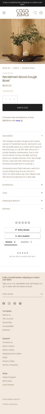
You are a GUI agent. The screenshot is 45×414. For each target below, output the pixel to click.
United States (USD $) (10, 399)
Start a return (8, 346)
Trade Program (9, 377)
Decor (16, 68)
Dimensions (7, 184)
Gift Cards (7, 381)
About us (6, 315)
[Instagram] (9, 303)
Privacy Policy (8, 361)
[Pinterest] (15, 303)
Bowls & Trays (28, 68)
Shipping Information (12, 353)
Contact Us (7, 342)
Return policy (8, 350)
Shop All (6, 68)
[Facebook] (3, 303)
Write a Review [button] (24, 230)
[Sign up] (41, 294)
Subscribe (7, 322)
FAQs (4, 357)
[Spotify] (20, 303)
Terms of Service (10, 365)
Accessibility (8, 326)
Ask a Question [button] (24, 236)
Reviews (6, 208)
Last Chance (8, 384)
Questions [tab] (25, 242)
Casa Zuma (7, 73)
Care (4, 193)
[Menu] (4, 13)
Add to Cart (22, 107)
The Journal (7, 318)
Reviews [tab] (9, 242)
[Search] (35, 13)
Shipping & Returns (11, 200)
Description (7, 135)
